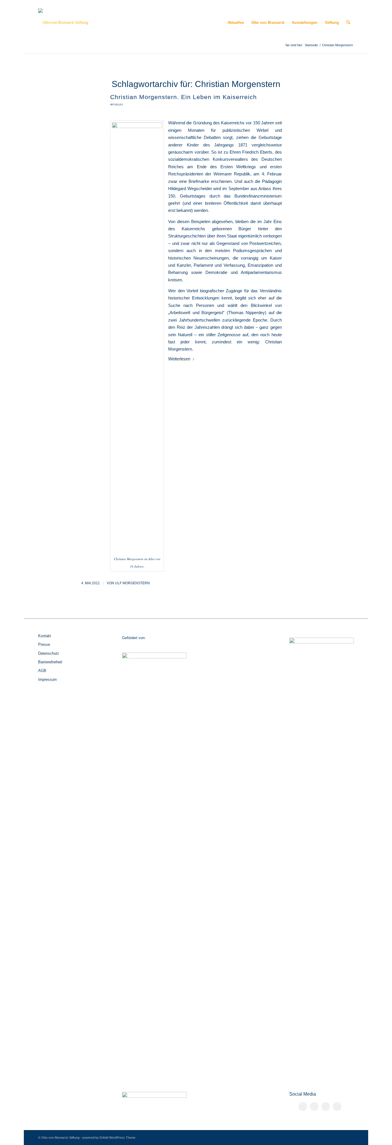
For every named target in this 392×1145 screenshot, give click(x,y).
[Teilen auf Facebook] (302, 1106)
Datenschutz (48, 653)
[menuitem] (236, 22)
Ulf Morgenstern (132, 583)
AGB (42, 670)
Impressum (47, 679)
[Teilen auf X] (314, 1106)
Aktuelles (116, 104)
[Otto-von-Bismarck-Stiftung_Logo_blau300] (63, 22)
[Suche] (348, 22)
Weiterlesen (179, 358)
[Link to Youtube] (337, 1106)
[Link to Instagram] (325, 1106)
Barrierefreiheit (50, 662)
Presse (44, 644)
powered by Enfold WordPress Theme (108, 1137)
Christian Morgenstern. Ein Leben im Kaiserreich (183, 97)
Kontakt (44, 636)
